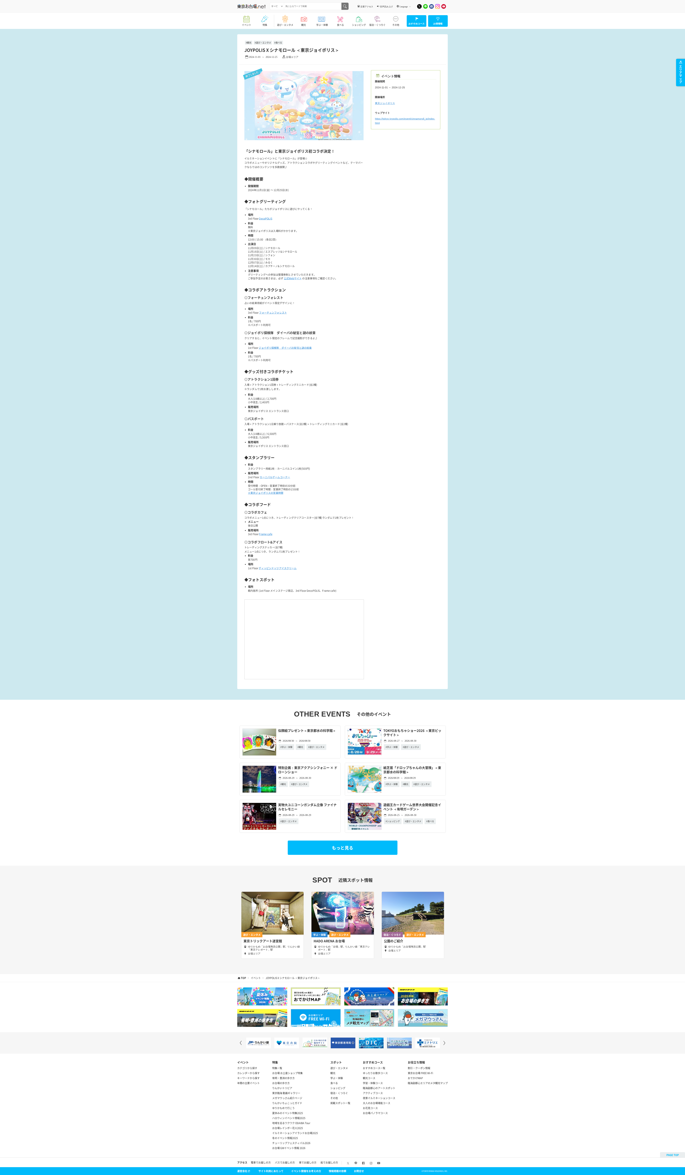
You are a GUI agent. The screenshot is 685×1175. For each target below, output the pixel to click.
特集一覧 (277, 1068)
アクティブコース (373, 1093)
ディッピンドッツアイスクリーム (277, 568)
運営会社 (242, 1171)
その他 (395, 24)
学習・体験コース (373, 1083)
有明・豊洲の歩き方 (283, 1078)
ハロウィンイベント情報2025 (288, 1118)
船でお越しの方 (329, 1162)
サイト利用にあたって (270, 1171)
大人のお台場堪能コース (376, 1103)
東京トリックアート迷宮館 (262, 941)
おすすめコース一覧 (374, 1068)
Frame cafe (265, 534)
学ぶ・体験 (322, 24)
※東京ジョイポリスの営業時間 (265, 493)
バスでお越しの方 (285, 1162)
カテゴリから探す (247, 1068)
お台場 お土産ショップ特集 (287, 1073)
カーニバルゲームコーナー (275, 477)
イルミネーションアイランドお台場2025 (295, 1133)
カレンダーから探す (248, 1073)
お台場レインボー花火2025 (287, 1128)
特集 (265, 24)
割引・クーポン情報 (419, 1068)
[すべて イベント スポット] (277, 6)
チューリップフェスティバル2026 (291, 1143)
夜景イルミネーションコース (379, 1098)
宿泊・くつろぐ (377, 24)
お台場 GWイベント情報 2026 (288, 1148)
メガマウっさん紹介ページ (287, 1098)
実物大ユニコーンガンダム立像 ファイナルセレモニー (307, 807)
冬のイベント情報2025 (285, 1138)
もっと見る (342, 847)
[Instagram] (437, 6)
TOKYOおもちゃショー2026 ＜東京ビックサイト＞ (412, 732)
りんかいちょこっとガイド (287, 1103)
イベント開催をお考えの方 (306, 1171)
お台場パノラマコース (375, 1113)
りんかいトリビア (282, 1088)
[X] (419, 6)
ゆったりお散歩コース (375, 1073)
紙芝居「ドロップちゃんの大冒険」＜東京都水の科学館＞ (412, 770)
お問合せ (359, 1171)
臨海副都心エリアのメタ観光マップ (428, 1083)
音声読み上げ (386, 6)
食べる (340, 24)
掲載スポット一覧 (340, 1103)
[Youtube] (443, 6)
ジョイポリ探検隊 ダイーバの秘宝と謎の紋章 (285, 347)
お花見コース (370, 1108)
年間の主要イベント (248, 1083)
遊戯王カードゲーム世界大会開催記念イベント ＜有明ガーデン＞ (412, 807)
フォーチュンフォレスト (273, 312)
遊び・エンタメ (285, 24)
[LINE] (425, 6)
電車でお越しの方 (261, 1162)
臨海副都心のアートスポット (379, 1088)
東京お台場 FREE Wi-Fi (420, 1073)
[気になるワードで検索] (345, 6)
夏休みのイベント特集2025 (287, 1113)
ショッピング (359, 24)
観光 (303, 24)
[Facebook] (431, 6)
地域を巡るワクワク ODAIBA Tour (291, 1123)
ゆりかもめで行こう (283, 1108)
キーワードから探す (248, 1078)
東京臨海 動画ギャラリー (286, 1093)
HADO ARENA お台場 (329, 941)
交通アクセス (366, 6)
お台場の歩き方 (281, 1083)
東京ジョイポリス (385, 103)
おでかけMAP (415, 1078)
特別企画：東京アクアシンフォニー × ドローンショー (307, 770)
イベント (246, 24)
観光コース (369, 1078)
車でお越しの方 (307, 1162)
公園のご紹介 (393, 941)
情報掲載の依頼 (337, 1171)
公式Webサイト (293, 278)
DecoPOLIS (265, 218)
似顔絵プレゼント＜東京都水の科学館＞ (307, 730)
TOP (243, 978)
